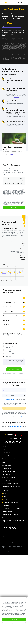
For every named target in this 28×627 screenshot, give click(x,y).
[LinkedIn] (13, 442)
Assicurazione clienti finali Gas (8, 511)
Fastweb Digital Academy (7, 452)
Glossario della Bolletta (6, 465)
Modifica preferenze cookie (7, 539)
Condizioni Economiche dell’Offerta (19, 201)
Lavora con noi (6, 505)
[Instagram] (10, 442)
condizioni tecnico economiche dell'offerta (15, 374)
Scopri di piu (10, 154)
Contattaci (5, 490)
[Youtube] (17, 442)
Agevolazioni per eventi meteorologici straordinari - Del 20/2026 (13, 521)
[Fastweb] (6, 2)
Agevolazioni (4, 462)
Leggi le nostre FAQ (17, 333)
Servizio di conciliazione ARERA (8, 471)
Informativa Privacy (6, 533)
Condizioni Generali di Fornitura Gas (9, 202)
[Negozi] (18, 2)
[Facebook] (6, 442)
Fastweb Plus (4, 449)
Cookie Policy (4, 536)
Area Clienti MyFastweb (15, 426)
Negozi (4, 496)
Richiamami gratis (14, 408)
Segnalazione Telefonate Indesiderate (11, 502)
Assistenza (5, 493)
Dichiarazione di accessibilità (8, 542)
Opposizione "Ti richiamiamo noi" (8, 458)
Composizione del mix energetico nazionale (11, 486)
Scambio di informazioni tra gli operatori (10, 483)
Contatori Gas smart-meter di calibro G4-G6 (11, 514)
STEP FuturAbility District (7, 455)
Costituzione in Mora (6, 480)
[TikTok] (20, 442)
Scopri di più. (16, 97)
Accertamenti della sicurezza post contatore (11, 508)
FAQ (2, 517)
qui (8, 59)
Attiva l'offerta (14, 369)
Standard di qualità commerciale (8, 477)
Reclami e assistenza (6, 474)
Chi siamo (4, 446)
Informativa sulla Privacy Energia (16, 203)
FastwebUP (5, 499)
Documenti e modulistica (7, 468)
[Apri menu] (2, 2)
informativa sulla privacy (10, 399)
